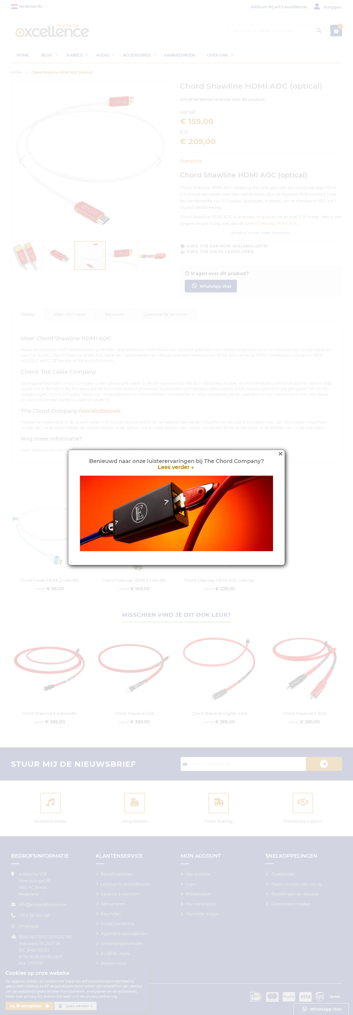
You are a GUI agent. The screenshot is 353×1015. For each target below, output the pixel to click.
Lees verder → (177, 467)
